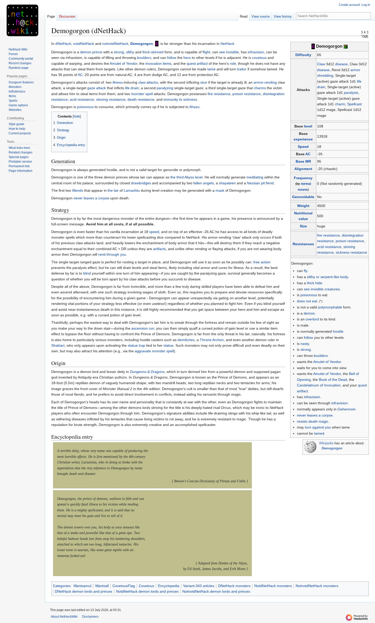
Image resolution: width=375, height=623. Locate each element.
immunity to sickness (180, 99)
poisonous (309, 295)
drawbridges (141, 183)
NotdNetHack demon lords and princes (147, 591)
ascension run (142, 328)
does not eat (307, 301)
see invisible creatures (322, 289)
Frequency (303, 178)
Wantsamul (82, 586)
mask (220, 190)
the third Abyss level (186, 177)
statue (168, 345)
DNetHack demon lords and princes (83, 591)
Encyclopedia (168, 586)
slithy (130, 52)
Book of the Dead (333, 380)
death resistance (141, 99)
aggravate (143, 351)
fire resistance (328, 235)
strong (306, 349)
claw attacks (148, 82)
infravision (312, 397)
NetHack (227, 44)
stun (203, 82)
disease (341, 64)
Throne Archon (212, 340)
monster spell (142, 94)
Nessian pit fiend (260, 183)
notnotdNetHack (115, 44)
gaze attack (96, 88)
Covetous (146, 586)
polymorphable (330, 307)
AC (307, 154)
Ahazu (194, 107)
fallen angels (203, 183)
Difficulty (303, 55)
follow (308, 337)
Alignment (303, 169)
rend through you (112, 254)
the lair (113, 190)
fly (305, 271)
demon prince (91, 52)
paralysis (351, 92)
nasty (305, 344)
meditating (254, 177)
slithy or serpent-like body (327, 277)
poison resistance (350, 241)
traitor (241, 69)
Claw (321, 64)
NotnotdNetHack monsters (317, 586)
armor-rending (265, 82)
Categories (61, 586)
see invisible (229, 52)
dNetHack (63, 44)
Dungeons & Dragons (147, 372)
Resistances (303, 244)
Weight (303, 206)
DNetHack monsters (234, 586)
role (233, 63)
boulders (321, 356)
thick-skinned (153, 52)
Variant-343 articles (198, 586)
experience (303, 139)
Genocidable (303, 197)
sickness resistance (351, 252)
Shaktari (58, 345)
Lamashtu (132, 190)
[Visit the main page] (22, 20)
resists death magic (312, 421)
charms (260, 88)
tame (211, 69)
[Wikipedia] (310, 447)
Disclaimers (90, 616)
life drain (132, 88)
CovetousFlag (123, 586)
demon (309, 313)
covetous (259, 58)
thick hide (314, 283)
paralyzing (165, 88)
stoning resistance (111, 99)
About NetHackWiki (64, 616)
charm (340, 104)
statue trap (136, 345)
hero (187, 58)
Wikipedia (326, 443)
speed (154, 232)
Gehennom (347, 409)
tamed (319, 433)
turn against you (318, 427)
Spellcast (354, 104)
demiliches (186, 340)
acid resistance (329, 247)
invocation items (158, 63)
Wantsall (102, 586)
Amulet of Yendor (327, 362)
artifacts (159, 249)
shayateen (227, 183)
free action (261, 262)
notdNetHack (83, 44)
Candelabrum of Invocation (319, 385)
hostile (338, 331)
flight (206, 52)
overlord (312, 319)
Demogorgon (141, 44)
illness (117, 82)
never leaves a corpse (315, 415)
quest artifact (197, 63)
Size (303, 226)
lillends (77, 190)
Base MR (303, 161)
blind (87, 273)
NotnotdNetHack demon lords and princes (216, 591)
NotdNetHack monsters (273, 586)
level (308, 126)
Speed (303, 147)
